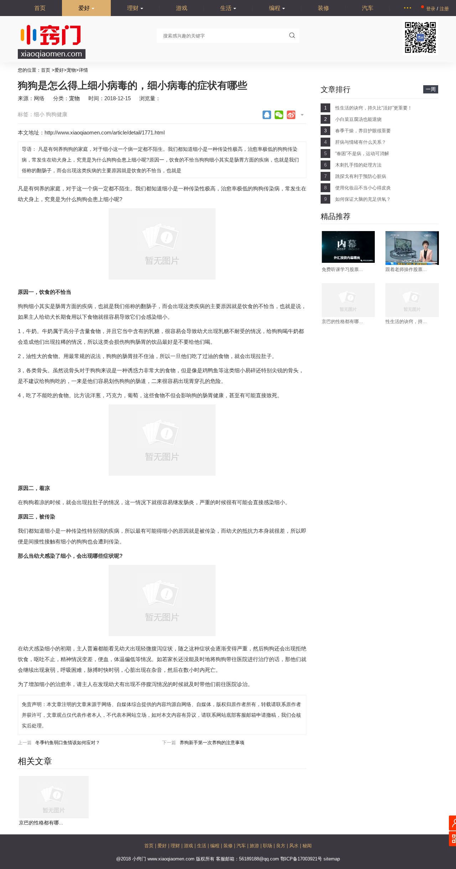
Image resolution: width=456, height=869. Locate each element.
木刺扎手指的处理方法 (358, 165)
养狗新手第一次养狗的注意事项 (212, 742)
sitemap (331, 859)
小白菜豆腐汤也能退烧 (358, 119)
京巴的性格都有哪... (41, 822)
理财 (133, 8)
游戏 (181, 8)
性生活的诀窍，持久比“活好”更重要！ (373, 108)
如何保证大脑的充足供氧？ (363, 199)
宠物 (71, 70)
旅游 (255, 845)
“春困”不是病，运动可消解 (362, 153)
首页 (40, 8)
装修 (323, 8)
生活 (226, 8)
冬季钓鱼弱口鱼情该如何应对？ (67, 742)
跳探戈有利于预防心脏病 (360, 176)
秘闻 (307, 845)
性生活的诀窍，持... (406, 321)
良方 (281, 845)
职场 (268, 845)
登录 (431, 8)
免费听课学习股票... (342, 269)
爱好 (84, 8)
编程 (274, 8)
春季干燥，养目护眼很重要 (363, 130)
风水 (294, 845)
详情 (83, 70)
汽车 (367, 8)
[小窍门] (52, 57)
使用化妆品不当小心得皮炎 (363, 187)
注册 (444, 8)
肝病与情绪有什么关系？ (360, 142)
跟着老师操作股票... (406, 269)
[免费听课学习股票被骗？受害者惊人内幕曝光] (348, 261)
